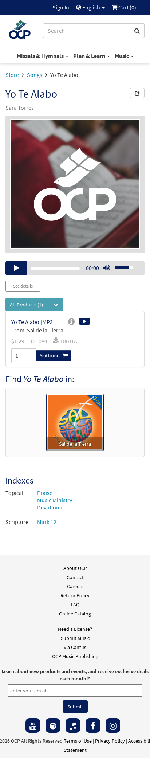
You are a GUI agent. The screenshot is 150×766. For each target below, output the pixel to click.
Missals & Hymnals (41, 55)
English (91, 7)
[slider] (120, 265)
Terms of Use (78, 741)
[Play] (16, 268)
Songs (34, 74)
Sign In (60, 7)
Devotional (50, 507)
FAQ (75, 604)
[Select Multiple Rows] (55, 304)
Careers (75, 586)
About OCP (75, 568)
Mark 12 (46, 521)
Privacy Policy (110, 741)
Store (12, 74)
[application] (75, 268)
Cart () (126, 7)
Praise (44, 492)
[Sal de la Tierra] (75, 421)
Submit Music (75, 638)
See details (23, 286)
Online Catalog (75, 613)
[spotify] (53, 725)
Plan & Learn (89, 55)
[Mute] (106, 268)
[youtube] (32, 725)
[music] (73, 725)
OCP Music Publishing (75, 656)
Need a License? (75, 629)
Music (122, 55)
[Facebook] (93, 725)
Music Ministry (54, 500)
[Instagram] (113, 725)
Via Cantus (75, 647)
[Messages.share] (137, 93)
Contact (75, 577)
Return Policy (75, 595)
